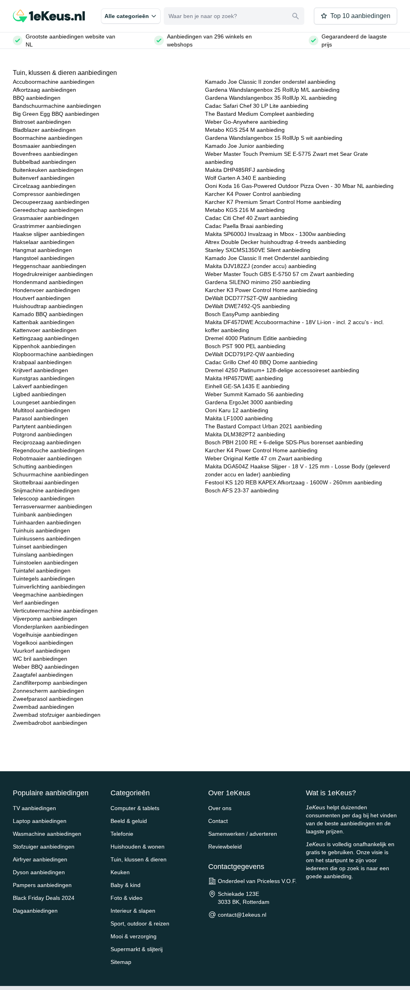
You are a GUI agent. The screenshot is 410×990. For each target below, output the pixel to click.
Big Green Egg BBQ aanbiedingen (56, 114)
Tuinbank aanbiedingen (42, 514)
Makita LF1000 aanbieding (239, 418)
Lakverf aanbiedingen (40, 386)
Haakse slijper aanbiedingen (48, 234)
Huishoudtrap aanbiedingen (48, 306)
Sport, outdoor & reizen (140, 923)
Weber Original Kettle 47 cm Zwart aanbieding (263, 458)
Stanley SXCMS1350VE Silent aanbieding (257, 250)
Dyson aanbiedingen (39, 872)
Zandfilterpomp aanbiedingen (50, 682)
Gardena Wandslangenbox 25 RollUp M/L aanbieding (272, 90)
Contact (218, 821)
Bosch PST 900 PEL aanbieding (245, 346)
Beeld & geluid (129, 821)
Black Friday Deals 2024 (43, 898)
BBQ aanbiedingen (36, 98)
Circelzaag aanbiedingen (44, 186)
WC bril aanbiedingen (40, 658)
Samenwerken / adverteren (242, 834)
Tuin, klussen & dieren (139, 859)
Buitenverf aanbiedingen (43, 178)
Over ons (219, 808)
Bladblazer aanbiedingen (44, 130)
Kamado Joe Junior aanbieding (244, 146)
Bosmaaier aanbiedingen (44, 146)
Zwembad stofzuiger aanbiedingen (56, 715)
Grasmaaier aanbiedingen (46, 218)
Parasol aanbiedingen (40, 418)
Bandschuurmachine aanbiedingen (57, 106)
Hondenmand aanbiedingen (48, 282)
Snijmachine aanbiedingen (46, 490)
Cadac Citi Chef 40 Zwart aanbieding (251, 218)
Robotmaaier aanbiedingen (47, 458)
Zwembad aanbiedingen (43, 707)
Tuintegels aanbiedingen (44, 578)
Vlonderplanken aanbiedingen (50, 626)
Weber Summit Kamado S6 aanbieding (254, 394)
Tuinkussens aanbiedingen (46, 538)
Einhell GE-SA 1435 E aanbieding (247, 386)
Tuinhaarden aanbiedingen (47, 522)
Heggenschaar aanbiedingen (49, 266)
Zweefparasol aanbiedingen (48, 699)
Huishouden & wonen (138, 846)
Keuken (120, 872)
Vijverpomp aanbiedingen (45, 618)
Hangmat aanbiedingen (42, 250)
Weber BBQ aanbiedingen (46, 666)
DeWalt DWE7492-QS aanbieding (247, 306)
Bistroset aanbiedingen (42, 122)
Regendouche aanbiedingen (48, 450)
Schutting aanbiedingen (42, 466)
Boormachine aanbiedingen (47, 138)
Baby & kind (126, 885)
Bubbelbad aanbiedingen (44, 162)
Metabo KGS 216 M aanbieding (245, 210)
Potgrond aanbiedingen (42, 434)
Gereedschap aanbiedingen (48, 210)
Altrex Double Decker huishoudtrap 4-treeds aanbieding (275, 242)
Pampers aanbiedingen (42, 885)
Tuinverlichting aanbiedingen (49, 586)
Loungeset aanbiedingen (44, 402)
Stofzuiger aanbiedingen (43, 846)
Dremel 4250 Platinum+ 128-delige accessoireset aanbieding (282, 370)
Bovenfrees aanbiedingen (45, 154)
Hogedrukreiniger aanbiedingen (53, 274)
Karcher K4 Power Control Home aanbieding (261, 450)
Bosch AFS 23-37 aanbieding (242, 490)
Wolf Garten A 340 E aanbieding (245, 178)
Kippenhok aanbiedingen (44, 346)
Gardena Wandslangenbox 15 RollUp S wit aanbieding (273, 138)
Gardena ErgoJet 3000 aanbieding (249, 402)
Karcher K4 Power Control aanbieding (253, 194)
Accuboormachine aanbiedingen (53, 82)
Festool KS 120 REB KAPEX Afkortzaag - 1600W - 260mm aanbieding (293, 482)
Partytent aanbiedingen (42, 426)
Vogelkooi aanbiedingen (43, 642)
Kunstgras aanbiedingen (43, 378)
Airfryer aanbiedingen (40, 859)
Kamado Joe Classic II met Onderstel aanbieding (267, 258)
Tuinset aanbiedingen (40, 546)
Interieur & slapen (133, 910)
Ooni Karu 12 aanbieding (236, 410)
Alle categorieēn (127, 16)
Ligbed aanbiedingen (39, 394)
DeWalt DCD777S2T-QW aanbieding (251, 298)
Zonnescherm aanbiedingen (48, 691)
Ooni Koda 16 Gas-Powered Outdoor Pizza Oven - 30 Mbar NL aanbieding (299, 186)
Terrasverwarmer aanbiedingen (52, 506)
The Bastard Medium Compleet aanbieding (259, 114)
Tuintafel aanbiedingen (41, 570)
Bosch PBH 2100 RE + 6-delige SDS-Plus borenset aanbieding (284, 442)
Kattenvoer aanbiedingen (44, 330)
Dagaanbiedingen (35, 910)
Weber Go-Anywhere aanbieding (246, 122)
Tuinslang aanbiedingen (43, 554)
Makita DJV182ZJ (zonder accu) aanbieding (260, 266)
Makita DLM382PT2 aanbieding (245, 434)
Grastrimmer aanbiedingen (47, 226)
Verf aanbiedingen (36, 602)
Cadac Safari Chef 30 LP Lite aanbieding (256, 106)
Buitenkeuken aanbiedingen (48, 170)
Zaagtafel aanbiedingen (43, 674)
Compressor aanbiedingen (46, 194)
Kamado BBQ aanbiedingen (48, 314)
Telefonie (122, 834)
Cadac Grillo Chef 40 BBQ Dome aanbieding (261, 362)
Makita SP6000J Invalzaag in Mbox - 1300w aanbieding (275, 234)
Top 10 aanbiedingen (360, 15)
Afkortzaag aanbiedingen (44, 90)
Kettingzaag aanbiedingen (46, 338)
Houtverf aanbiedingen (41, 298)
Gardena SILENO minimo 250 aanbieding (257, 282)
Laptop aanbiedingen (39, 821)
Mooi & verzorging (134, 936)
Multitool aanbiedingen (41, 410)
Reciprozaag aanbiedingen (47, 442)
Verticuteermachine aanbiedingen (55, 610)
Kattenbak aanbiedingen (43, 322)
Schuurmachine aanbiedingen (50, 474)
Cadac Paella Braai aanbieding (244, 226)
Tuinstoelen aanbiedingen (45, 562)
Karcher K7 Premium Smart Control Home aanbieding (273, 202)
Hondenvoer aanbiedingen (46, 290)
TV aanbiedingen (34, 808)
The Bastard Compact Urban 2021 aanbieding (263, 426)
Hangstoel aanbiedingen (43, 258)
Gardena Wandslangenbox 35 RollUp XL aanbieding (271, 98)
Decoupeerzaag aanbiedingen (51, 202)
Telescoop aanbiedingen (43, 498)
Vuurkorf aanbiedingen (41, 650)
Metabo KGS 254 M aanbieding (245, 130)
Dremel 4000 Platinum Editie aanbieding (256, 338)
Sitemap (121, 962)
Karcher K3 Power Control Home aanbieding (261, 290)
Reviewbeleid (225, 846)
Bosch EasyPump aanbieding (242, 314)
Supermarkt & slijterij (137, 949)
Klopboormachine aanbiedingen (53, 354)
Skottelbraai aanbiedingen (46, 482)
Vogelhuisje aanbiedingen (45, 634)
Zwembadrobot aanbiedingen (50, 723)
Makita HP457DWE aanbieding (244, 378)
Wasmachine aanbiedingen (47, 834)
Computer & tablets (135, 808)
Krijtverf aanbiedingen (40, 370)
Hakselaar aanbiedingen (43, 242)
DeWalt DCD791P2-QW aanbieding (249, 354)
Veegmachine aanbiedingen (48, 594)
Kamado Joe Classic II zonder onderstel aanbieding (270, 82)
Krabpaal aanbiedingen (42, 362)
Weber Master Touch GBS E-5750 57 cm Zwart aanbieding (279, 274)
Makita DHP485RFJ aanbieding (245, 170)
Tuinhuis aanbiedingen (41, 530)
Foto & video (127, 898)
